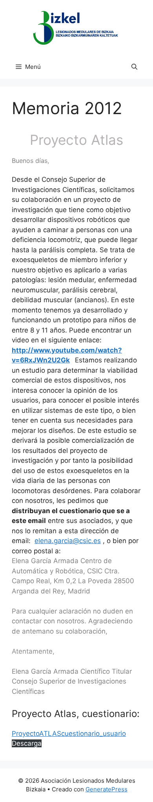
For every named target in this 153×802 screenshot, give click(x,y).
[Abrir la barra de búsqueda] (134, 67)
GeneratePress (107, 789)
